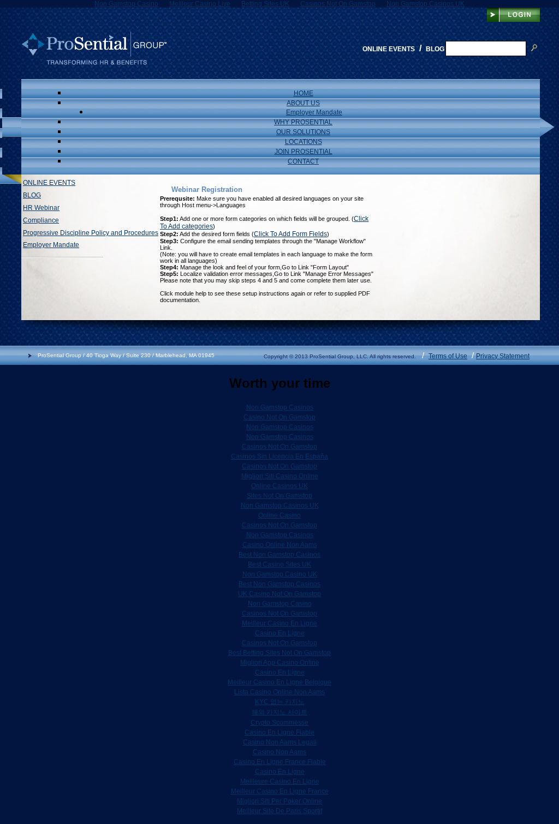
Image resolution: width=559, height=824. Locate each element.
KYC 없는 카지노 (280, 702)
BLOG (32, 195)
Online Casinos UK (279, 486)
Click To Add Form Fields (290, 234)
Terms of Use (448, 356)
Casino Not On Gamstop (279, 417)
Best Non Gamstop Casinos (279, 554)
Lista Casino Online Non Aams (279, 692)
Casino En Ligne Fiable (279, 732)
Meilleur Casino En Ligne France (280, 791)
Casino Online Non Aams (279, 545)
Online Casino (279, 515)
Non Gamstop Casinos (279, 407)
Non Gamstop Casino (280, 604)
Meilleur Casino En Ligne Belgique (279, 682)
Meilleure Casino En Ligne (279, 781)
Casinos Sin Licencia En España (279, 456)
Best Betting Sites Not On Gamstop (279, 653)
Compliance (41, 220)
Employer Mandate (51, 245)
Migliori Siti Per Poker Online (279, 801)
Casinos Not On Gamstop (279, 446)
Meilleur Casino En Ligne (279, 623)
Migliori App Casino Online (279, 662)
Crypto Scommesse (279, 722)
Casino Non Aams (279, 752)
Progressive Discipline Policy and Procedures (90, 233)
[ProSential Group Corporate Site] (93, 63)
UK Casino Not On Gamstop (279, 594)
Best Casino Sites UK (279, 564)
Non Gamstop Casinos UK (280, 505)
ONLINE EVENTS (49, 183)
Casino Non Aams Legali (280, 742)
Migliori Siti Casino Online (279, 476)
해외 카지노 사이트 (279, 712)
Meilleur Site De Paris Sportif (279, 811)
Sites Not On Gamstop (279, 496)
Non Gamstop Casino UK (279, 574)
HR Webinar (41, 208)
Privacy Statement (503, 356)
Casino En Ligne (280, 633)
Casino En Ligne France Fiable (280, 762)
